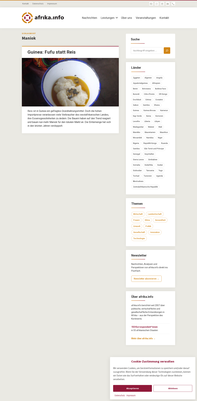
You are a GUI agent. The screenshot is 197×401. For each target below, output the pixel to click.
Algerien (148, 78)
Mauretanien (150, 132)
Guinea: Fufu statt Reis (52, 52)
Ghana (157, 105)
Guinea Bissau (149, 110)
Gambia (146, 105)
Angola (159, 78)
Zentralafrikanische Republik (145, 187)
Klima (147, 220)
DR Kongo (163, 94)
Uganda (159, 176)
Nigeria (136, 143)
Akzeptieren (132, 388)
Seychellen (149, 154)
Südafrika (149, 165)
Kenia (148, 116)
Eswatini (159, 100)
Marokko (136, 132)
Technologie (139, 238)
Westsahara (138, 181)
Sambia (136, 149)
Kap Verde (137, 116)
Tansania (150, 170)
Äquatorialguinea (140, 83)
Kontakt (25, 4)
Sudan (160, 165)
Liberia (147, 121)
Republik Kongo (150, 143)
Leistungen (108, 17)
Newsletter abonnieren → (146, 278)
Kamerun (164, 110)
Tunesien (148, 176)
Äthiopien (156, 83)
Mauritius (164, 132)
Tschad (136, 176)
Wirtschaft (138, 214)
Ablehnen (173, 388)
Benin (135, 89)
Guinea (136, 110)
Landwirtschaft (155, 214)
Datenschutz (120, 395)
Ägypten (136, 78)
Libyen (157, 121)
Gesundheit (160, 220)
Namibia (149, 138)
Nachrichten (89, 17)
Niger (160, 138)
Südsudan (137, 170)
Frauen (136, 220)
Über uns (126, 17)
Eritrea (148, 100)
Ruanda (164, 143)
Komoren (159, 116)
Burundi (136, 94)
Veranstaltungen (146, 17)
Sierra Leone (138, 160)
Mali (160, 127)
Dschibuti (137, 100)
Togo (161, 170)
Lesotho (136, 121)
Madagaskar (138, 127)
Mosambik (137, 138)
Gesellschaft (139, 232)
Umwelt (136, 226)
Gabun (136, 105)
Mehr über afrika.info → (143, 338)
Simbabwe (152, 160)
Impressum (131, 395)
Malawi (151, 127)
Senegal (136, 154)
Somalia (136, 165)
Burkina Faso (160, 89)
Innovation (155, 232)
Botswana (146, 89)
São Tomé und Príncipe (154, 149)
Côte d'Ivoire (149, 94)
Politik (148, 226)
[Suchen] (167, 50)
